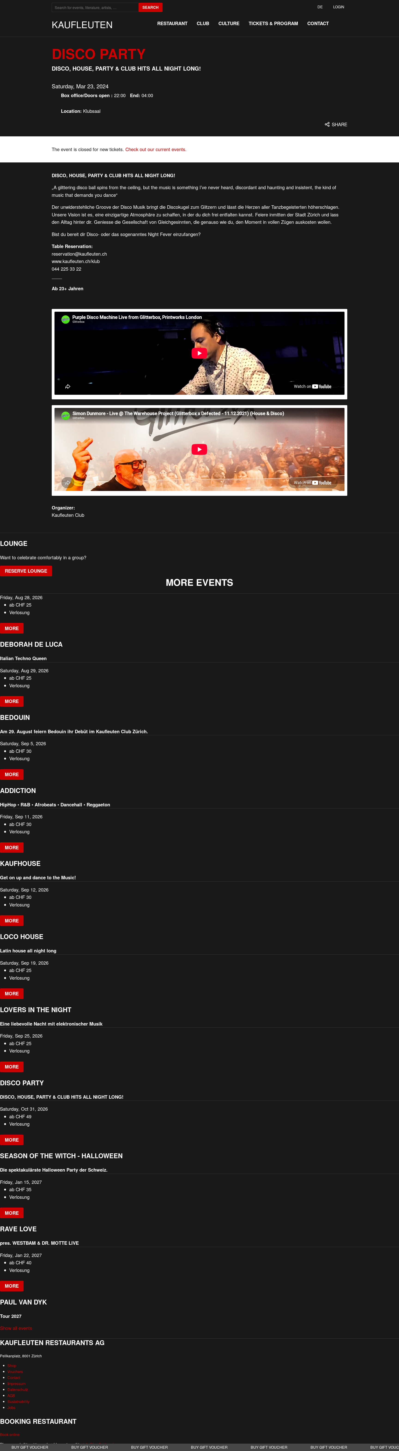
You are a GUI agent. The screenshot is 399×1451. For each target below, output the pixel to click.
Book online (10, 1434)
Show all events (16, 1328)
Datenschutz (17, 1389)
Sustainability (18, 1401)
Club (203, 23)
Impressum (16, 1383)
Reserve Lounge (26, 570)
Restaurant (172, 23)
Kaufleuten (82, 24)
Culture (228, 23)
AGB (11, 1395)
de (320, 6)
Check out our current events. (156, 149)
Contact (318, 23)
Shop (11, 1365)
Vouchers (15, 1371)
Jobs (11, 1407)
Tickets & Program (273, 23)
